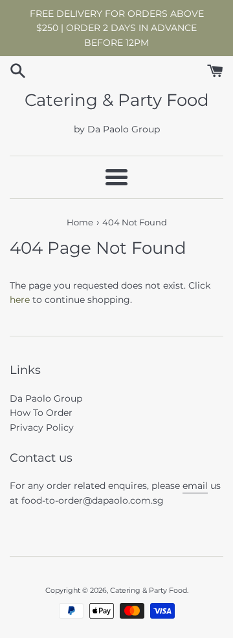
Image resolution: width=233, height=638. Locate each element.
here (20, 299)
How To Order (41, 412)
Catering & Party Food (117, 100)
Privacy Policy (42, 427)
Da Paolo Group (46, 398)
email (195, 485)
